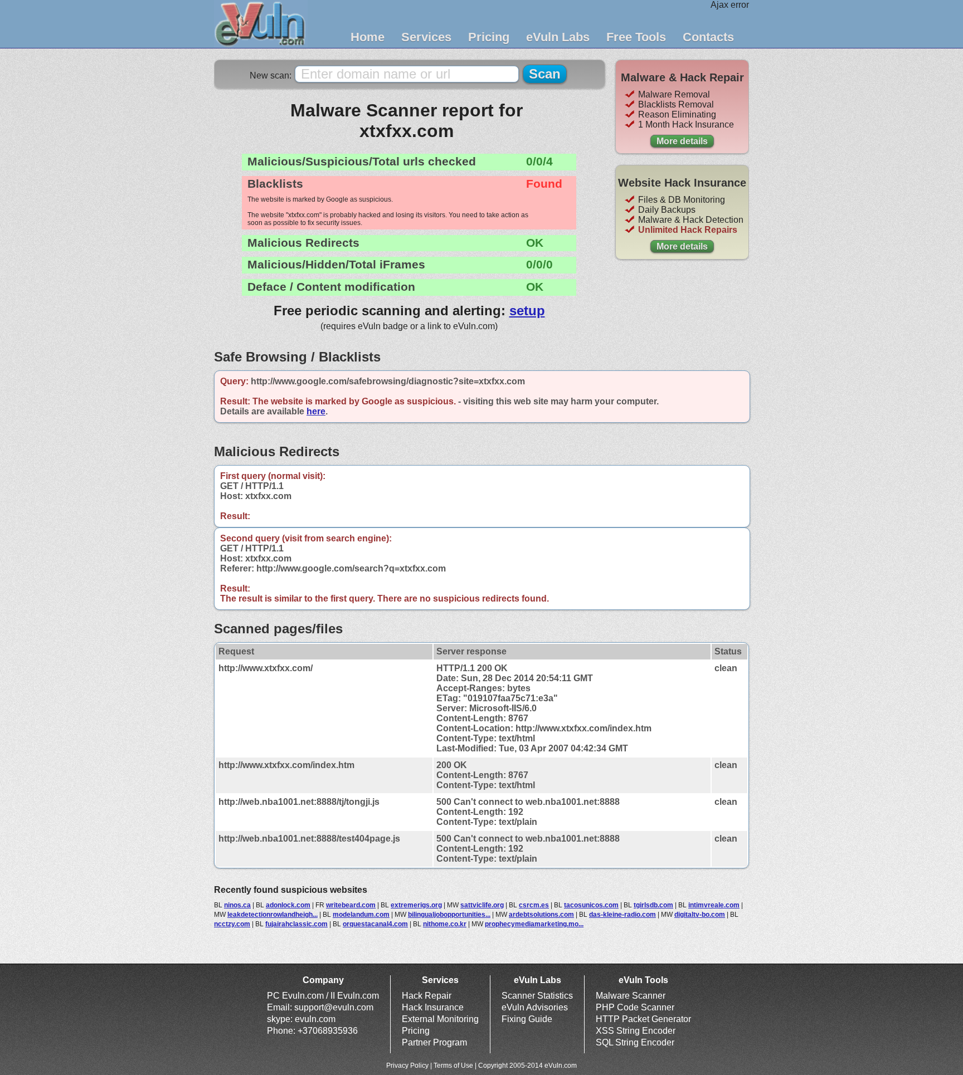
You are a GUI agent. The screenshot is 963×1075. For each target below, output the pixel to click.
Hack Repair (426, 995)
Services (426, 37)
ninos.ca (237, 905)
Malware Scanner (630, 995)
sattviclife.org (482, 905)
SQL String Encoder (635, 1042)
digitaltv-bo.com (699, 914)
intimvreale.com (714, 905)
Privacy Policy (407, 1065)
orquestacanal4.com (375, 924)
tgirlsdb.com (653, 905)
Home (368, 37)
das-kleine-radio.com (622, 914)
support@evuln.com (333, 1007)
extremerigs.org (416, 905)
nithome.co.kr (444, 924)
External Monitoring (440, 1019)
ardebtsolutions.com (541, 914)
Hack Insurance (433, 1007)
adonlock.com (288, 905)
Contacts (708, 37)
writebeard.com (351, 905)
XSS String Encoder (635, 1030)
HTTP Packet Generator (643, 1019)
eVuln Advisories (535, 1007)
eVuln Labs (558, 37)
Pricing (488, 37)
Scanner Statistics (537, 995)
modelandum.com (361, 914)
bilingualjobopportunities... (449, 914)
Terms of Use (453, 1065)
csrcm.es (534, 905)
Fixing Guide (527, 1019)
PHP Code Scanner (635, 1007)
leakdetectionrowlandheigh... (272, 914)
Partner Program (434, 1042)
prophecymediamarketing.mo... (534, 924)
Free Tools (636, 37)
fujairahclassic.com (296, 924)
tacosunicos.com (591, 905)
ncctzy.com (232, 924)
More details (682, 141)
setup (527, 310)
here (316, 411)
